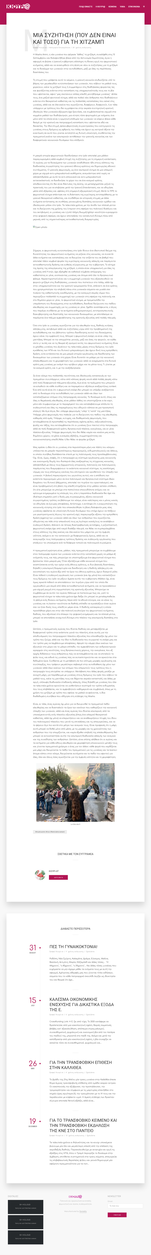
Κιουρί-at (43, 47)
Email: (110, 1201)
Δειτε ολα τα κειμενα (58, 878)
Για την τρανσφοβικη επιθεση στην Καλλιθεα (81, 1065)
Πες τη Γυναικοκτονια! (73, 946)
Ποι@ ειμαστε (85, 7)
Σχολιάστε (90, 951)
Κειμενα (113, 7)
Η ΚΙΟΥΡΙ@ (100, 7)
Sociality (83, 1211)
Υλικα (122, 7)
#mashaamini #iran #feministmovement (50, 832)
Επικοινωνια (134, 7)
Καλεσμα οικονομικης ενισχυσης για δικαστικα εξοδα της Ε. (82, 1004)
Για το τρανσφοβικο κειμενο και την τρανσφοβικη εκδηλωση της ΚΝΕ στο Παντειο (83, 1125)
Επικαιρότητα (64, 47)
